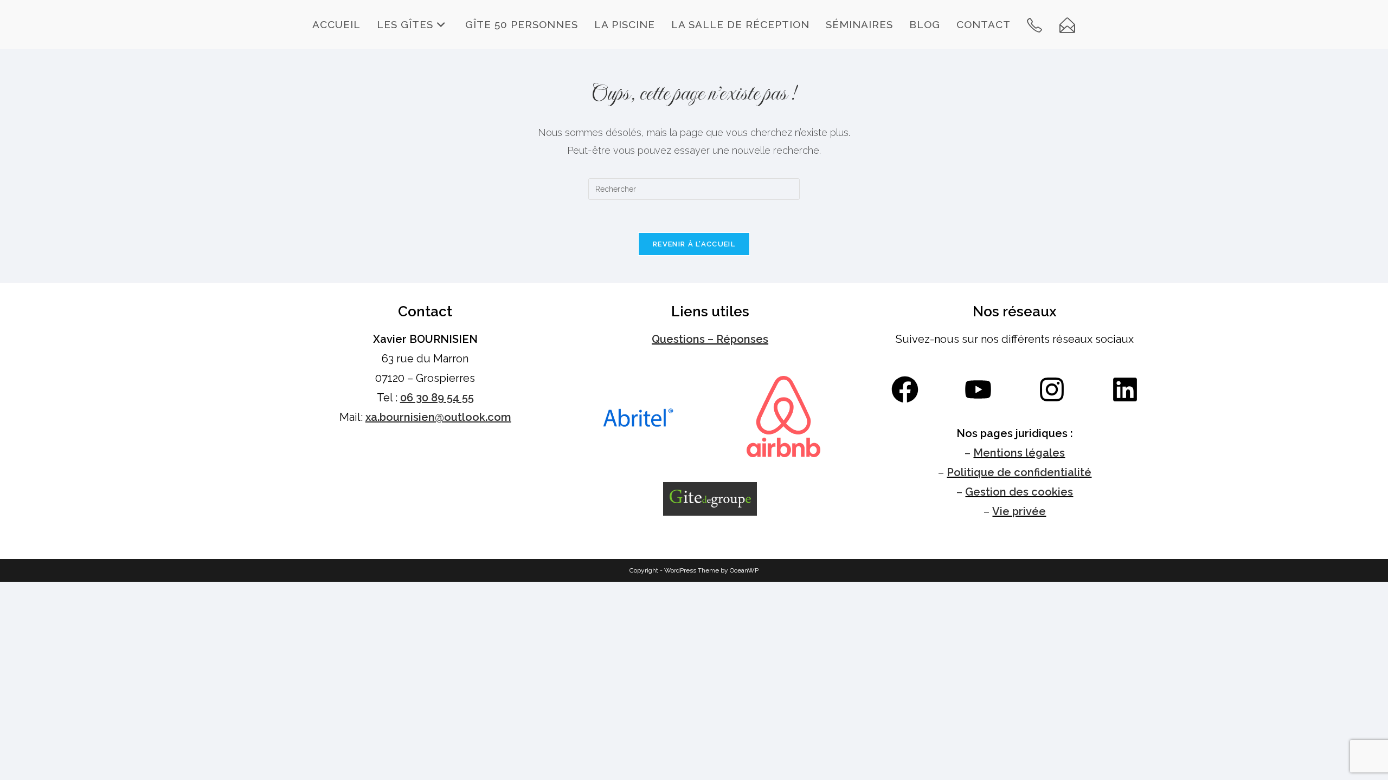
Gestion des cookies (1019, 491)
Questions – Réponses (710, 339)
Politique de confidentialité (1019, 472)
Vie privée (1019, 511)
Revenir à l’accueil (694, 244)
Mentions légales (1019, 452)
